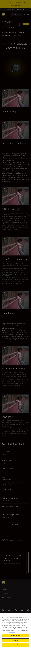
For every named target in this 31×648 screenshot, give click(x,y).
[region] (15, 630)
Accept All (15, 645)
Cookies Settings (15, 635)
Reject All (15, 640)
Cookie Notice (12, 632)
